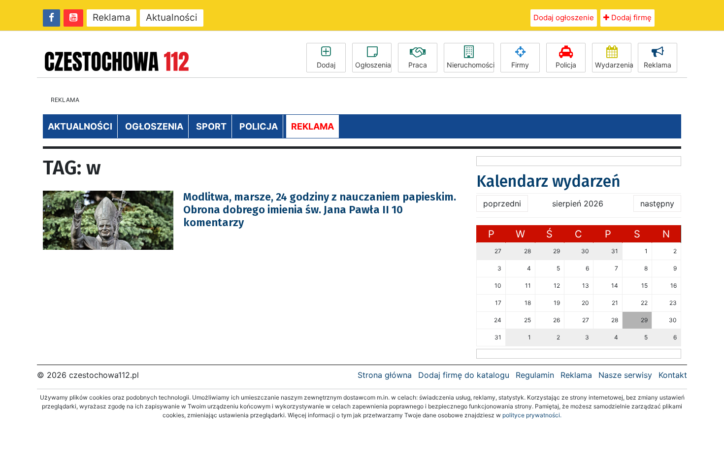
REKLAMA (312, 126)
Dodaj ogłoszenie (563, 17)
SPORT (211, 126)
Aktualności (171, 17)
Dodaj (326, 65)
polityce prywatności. (531, 415)
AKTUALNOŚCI (80, 126)
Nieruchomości (470, 65)
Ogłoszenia (373, 65)
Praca (417, 65)
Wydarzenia (613, 65)
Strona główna (385, 375)
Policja (566, 65)
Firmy (520, 65)
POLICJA (258, 126)
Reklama (112, 17)
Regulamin (535, 375)
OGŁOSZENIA (154, 126)
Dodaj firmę (630, 17)
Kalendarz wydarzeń (548, 181)
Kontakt (672, 375)
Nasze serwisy (625, 375)
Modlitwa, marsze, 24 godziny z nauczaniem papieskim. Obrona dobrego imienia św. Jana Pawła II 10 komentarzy (319, 210)
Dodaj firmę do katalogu (463, 375)
